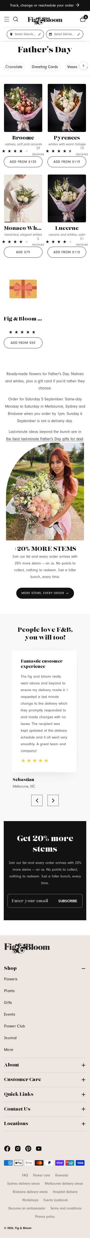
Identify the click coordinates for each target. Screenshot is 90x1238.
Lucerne (66, 228)
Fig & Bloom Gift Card (33, 319)
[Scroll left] (6, 66)
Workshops (30, 1200)
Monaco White (24, 228)
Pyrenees (67, 137)
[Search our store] (15, 19)
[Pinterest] (28, 1148)
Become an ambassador (26, 1208)
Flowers (11, 979)
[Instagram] (17, 1148)
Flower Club (14, 1026)
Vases (72, 67)
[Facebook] (7, 1148)
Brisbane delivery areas (30, 1192)
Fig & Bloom (23, 1228)
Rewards (61, 1175)
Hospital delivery (65, 1192)
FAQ (25, 1175)
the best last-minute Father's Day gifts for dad (44, 439)
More (8, 1049)
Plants (9, 991)
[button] (36, 800)
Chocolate (13, 67)
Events (9, 1014)
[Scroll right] (84, 66)
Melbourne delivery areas (64, 1184)
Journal (10, 1038)
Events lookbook (56, 1200)
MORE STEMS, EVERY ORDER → (45, 593)
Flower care (41, 1175)
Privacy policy (45, 1217)
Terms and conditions (66, 1208)
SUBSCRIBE (67, 901)
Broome (23, 137)
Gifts (8, 1002)
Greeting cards (45, 67)
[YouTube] (39, 1148)
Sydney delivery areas (23, 1184)
